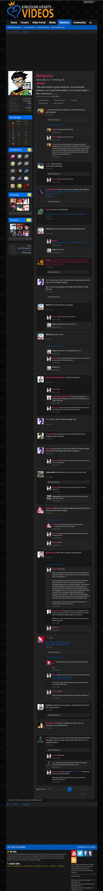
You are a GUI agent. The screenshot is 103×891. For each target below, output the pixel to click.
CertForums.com (76, 890)
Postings (74, 100)
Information (43, 103)
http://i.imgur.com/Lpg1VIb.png (62, 677)
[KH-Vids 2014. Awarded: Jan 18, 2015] (19, 166)
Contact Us (83, 847)
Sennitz (49, 705)
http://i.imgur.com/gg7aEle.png (57, 644)
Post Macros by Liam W (82, 867)
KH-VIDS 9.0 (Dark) (16, 847)
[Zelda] (13, 227)
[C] (13, 208)
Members (64, 22)
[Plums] (19, 201)
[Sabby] (26, 208)
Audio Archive (28, 866)
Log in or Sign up (88, 2)
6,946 (29, 105)
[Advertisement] (51, 53)
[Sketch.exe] (13, 233)
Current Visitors (29, 27)
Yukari (48, 229)
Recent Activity (59, 100)
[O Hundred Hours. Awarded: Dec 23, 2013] (13, 181)
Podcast (45, 866)
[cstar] (19, 208)
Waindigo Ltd (75, 882)
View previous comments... (55, 125)
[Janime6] (26, 201)
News (9, 866)
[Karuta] (13, 201)
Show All (28, 214)
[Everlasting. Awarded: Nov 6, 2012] (26, 159)
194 (28, 220)
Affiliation (61, 866)
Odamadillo (50, 472)
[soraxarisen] (26, 233)
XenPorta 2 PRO (13, 800)
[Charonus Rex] (19, 227)
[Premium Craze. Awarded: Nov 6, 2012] (13, 159)
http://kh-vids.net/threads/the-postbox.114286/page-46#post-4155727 (66, 192)
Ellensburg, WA (26, 250)
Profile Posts (43, 100)
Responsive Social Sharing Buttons (82, 888)
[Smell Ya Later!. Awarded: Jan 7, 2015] (26, 174)
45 (29, 194)
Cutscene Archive (17, 866)
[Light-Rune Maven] (19, 233)
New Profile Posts (58, 27)
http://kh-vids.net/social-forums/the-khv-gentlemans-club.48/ (66, 215)
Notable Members (14, 27)
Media (52, 22)
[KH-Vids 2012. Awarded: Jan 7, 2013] (13, 174)
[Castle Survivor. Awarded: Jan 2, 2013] (19, 181)
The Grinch (51, 120)
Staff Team (53, 866)
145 (86, 789)
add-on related (76, 771)
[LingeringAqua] (26, 227)
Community (79, 22)
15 (29, 149)
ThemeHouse (75, 876)
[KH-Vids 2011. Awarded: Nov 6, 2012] (19, 174)
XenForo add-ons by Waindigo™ (81, 880)
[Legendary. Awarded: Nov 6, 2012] (19, 159)
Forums (25, 22)
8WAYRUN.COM (37, 800)
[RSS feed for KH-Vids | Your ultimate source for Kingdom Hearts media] (74, 860)
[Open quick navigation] (96, 32)
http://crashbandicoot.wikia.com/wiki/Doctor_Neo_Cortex (71, 242)
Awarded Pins (58, 103)
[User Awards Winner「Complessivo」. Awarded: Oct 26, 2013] (26, 181)
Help (92, 847)
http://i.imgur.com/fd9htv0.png (62, 678)
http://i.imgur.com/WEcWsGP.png (58, 642)
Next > (83, 794)
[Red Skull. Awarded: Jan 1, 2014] (26, 189)
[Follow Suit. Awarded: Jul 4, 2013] (13, 166)
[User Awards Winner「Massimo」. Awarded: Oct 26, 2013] (13, 189)
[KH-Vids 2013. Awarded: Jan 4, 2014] (26, 166)
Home (14, 22)
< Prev (49, 789)
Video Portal (38, 22)
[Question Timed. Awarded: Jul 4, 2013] (19, 189)
